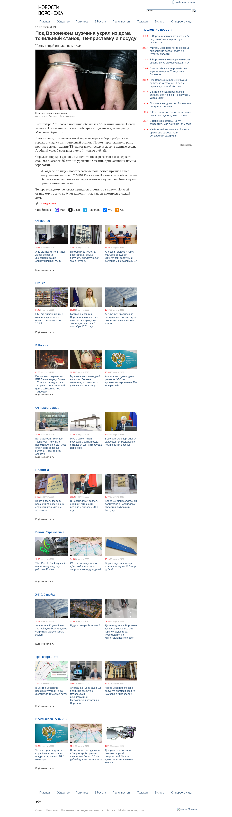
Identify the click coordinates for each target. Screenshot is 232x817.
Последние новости (157, 29)
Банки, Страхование (49, 532)
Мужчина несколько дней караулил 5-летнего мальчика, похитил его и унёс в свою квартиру (85, 381)
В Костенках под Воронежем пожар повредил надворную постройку (170, 114)
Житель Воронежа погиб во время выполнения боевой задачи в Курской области (170, 50)
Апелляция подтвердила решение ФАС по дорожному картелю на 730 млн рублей (121, 381)
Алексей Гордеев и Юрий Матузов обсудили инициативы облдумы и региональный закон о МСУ (121, 256)
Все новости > (187, 145)
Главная (44, 21)
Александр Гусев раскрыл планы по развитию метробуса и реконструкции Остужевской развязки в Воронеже (85, 695)
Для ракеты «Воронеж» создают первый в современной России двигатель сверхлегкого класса (119, 756)
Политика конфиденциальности (82, 810)
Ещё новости (43, 270)
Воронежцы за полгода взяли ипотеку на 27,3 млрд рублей (121, 566)
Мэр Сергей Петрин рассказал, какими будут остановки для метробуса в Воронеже (86, 443)
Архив (111, 810)
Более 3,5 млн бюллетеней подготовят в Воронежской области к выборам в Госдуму (121, 505)
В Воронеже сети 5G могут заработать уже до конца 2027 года (170, 122)
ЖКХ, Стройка (45, 594)
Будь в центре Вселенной (85, 625)
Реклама (52, 810)
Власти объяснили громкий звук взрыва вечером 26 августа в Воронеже (168, 71)
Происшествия (121, 21)
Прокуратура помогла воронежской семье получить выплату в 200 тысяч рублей (84, 256)
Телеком (142, 21)
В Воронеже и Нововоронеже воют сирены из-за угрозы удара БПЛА (170, 61)
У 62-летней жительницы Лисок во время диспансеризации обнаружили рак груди (50, 256)
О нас (39, 810)
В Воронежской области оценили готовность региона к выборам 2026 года (84, 505)
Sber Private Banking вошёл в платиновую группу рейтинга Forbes (51, 566)
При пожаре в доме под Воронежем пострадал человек (170, 105)
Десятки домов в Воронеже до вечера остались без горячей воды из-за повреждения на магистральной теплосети (121, 631)
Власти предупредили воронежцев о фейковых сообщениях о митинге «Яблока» (49, 505)
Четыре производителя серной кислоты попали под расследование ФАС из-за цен (49, 755)
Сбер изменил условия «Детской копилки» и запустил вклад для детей (85, 566)
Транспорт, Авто (46, 657)
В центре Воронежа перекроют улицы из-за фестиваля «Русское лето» (51, 690)
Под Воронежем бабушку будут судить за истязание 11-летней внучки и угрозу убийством (168, 82)
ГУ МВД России (48, 203)
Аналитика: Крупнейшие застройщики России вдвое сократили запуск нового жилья (121, 319)
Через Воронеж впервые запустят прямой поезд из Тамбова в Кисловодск (120, 690)
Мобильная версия (185, 2)
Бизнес (159, 21)
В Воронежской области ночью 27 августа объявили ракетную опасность (169, 39)
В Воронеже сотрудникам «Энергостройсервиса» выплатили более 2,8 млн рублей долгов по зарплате (86, 755)
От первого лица (181, 21)
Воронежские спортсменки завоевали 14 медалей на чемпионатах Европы (120, 441)
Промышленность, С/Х (51, 719)
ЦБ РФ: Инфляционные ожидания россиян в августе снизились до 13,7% (49, 319)
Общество (63, 21)
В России (100, 21)
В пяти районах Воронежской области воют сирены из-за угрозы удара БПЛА (170, 94)
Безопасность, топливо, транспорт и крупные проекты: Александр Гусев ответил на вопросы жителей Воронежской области (50, 446)
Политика (82, 21)
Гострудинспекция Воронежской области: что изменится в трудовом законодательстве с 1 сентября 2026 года (85, 320)
